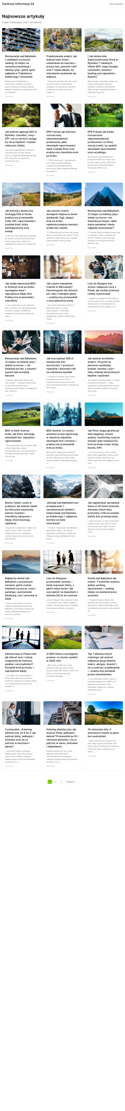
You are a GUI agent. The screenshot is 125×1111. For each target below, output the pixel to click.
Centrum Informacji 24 (18, 4)
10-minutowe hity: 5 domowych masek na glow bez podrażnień (103, 733)
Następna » (71, 782)
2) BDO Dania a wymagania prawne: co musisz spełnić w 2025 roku (62, 657)
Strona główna (116, 4)
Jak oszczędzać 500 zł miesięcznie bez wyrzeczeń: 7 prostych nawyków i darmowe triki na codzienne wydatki (61, 365)
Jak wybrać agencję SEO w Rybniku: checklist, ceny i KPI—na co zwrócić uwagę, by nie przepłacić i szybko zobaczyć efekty (21, 138)
